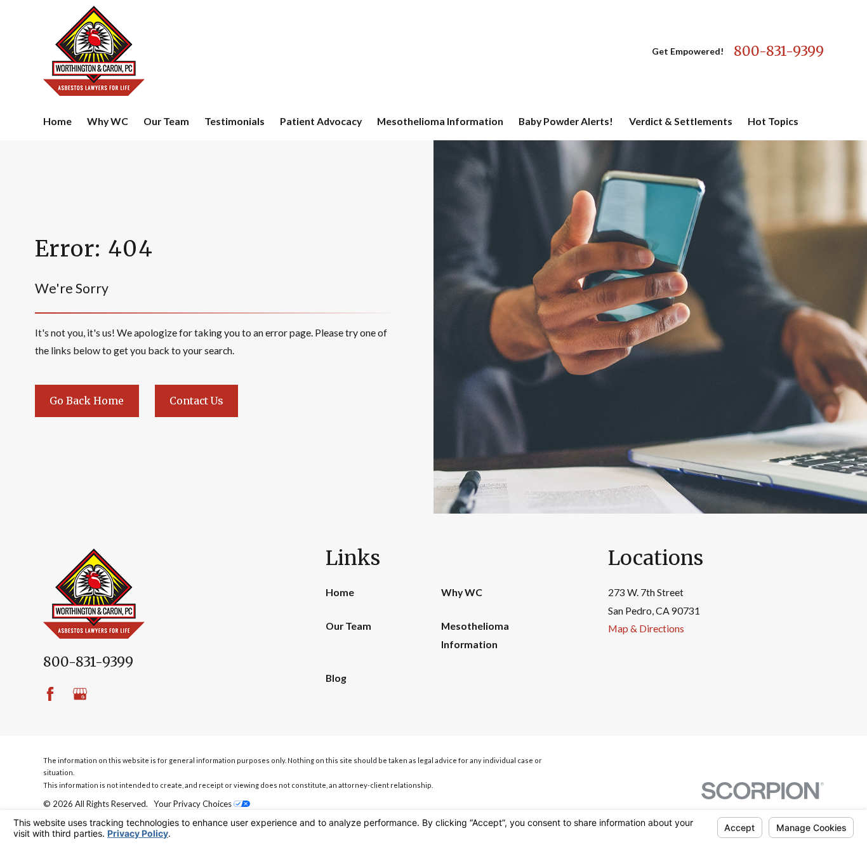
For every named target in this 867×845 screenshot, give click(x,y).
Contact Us (196, 400)
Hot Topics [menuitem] (773, 121)
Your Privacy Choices (194, 804)
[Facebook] (50, 694)
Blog (336, 678)
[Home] (94, 51)
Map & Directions (646, 628)
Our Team (348, 626)
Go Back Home (87, 400)
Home (340, 592)
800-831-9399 (779, 51)
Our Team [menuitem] (166, 121)
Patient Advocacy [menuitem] (321, 121)
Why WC (461, 592)
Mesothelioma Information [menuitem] (440, 121)
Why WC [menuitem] (107, 121)
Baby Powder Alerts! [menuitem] (566, 121)
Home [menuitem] (57, 121)
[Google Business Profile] (80, 694)
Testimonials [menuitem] (234, 121)
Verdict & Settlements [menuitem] (680, 121)
